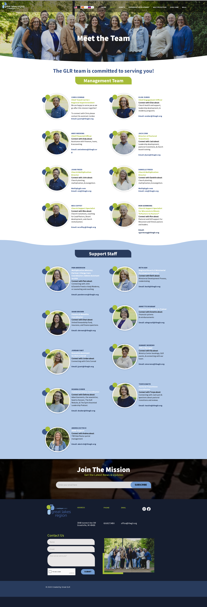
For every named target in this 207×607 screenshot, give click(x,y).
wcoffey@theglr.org (86, 227)
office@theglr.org (129, 523)
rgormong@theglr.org (148, 232)
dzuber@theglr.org (86, 410)
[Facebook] (149, 509)
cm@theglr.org (84, 191)
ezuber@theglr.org (153, 116)
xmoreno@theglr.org (154, 364)
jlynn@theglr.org (153, 155)
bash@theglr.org (152, 286)
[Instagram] (144, 509)
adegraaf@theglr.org (154, 322)
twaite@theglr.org (153, 405)
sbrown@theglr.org (87, 330)
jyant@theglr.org (85, 118)
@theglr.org (90, 444)
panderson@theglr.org (88, 294)
